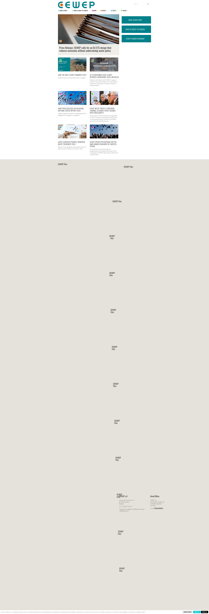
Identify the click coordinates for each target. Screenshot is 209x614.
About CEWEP (63, 11)
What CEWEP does (135, 19)
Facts (114, 11)
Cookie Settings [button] (187, 612)
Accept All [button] (196, 612)
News (95, 11)
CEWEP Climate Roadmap (135, 38)
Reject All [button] (204, 612)
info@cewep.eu (158, 508)
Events (125, 11)
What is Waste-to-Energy (135, 29)
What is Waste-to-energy (81, 11)
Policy (104, 11)
